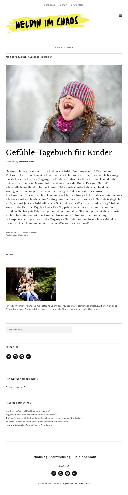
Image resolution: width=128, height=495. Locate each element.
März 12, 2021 (12, 233)
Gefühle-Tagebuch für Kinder (59, 152)
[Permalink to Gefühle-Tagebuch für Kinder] (64, 141)
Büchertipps (11, 235)
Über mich (49, 5)
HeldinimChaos (26, 161)
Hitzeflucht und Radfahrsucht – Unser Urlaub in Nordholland (53, 418)
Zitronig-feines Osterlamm (39, 425)
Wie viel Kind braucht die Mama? (34, 411)
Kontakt (63, 5)
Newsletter (77, 5)
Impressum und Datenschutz (76, 483)
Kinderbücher (23, 235)
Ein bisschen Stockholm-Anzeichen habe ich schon (43, 421)
